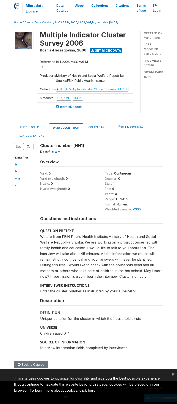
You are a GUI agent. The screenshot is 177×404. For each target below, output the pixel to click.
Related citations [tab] (31, 135)
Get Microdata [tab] (131, 127)
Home (18, 22)
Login (157, 10)
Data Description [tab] (66, 127)
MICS (58, 22)
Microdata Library (35, 8)
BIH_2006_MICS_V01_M (80, 22)
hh (17, 164)
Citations (122, 5)
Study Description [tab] (32, 127)
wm (17, 178)
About (79, 5)
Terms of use (141, 8)
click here (87, 390)
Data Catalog (62, 8)
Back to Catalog (32, 364)
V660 (137, 209)
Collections (100, 5)
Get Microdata (107, 50)
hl (16, 171)
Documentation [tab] (99, 127)
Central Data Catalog (38, 22)
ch (17, 185)
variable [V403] (107, 22)
